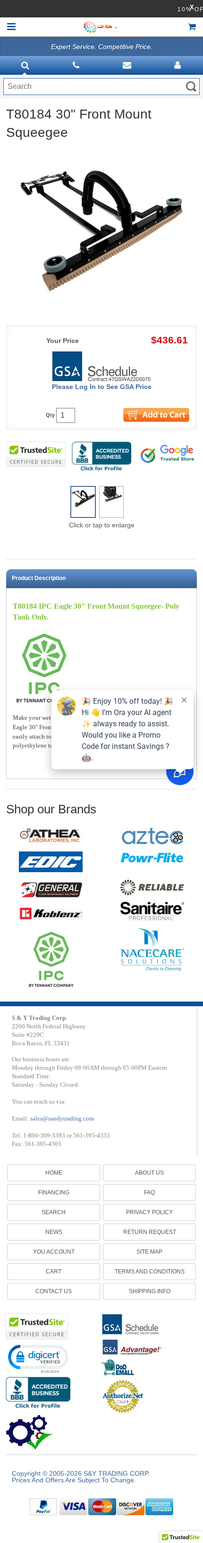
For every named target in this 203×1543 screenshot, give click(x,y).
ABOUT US (149, 1172)
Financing (53, 1192)
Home (53, 1172)
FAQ (149, 1192)
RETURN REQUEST (149, 1232)
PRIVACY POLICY (149, 1212)
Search (54, 1212)
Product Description (39, 578)
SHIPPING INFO (149, 1291)
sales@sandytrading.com (62, 1118)
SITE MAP (149, 1252)
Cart (53, 1271)
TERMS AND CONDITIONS (150, 1271)
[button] (37, 1358)
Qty (50, 415)
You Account (54, 1252)
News (53, 1232)
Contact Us (53, 1291)
